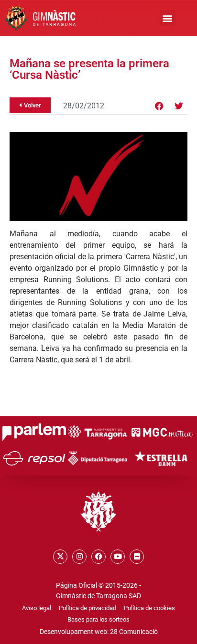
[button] (167, 18)
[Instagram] (79, 556)
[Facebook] (159, 106)
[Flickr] (137, 556)
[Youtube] (117, 556)
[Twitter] (178, 106)
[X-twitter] (60, 556)
